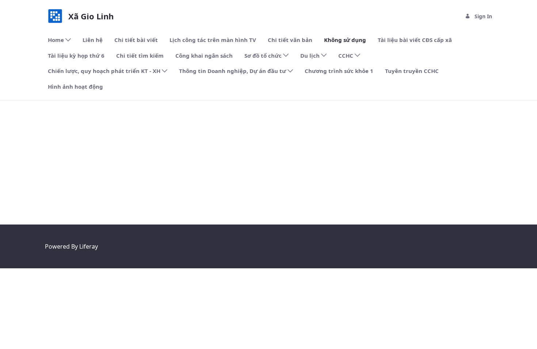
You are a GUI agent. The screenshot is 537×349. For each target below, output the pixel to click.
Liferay (88, 246)
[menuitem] (59, 40)
